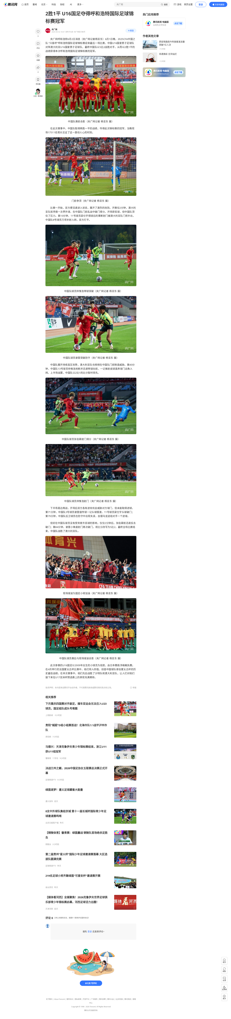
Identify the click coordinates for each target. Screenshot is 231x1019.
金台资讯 (49, 887)
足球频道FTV (50, 780)
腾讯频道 (127, 999)
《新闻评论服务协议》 (82, 918)
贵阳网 (48, 737)
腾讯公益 (110, 999)
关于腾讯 (49, 999)
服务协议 (70, 999)
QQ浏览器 (119, 999)
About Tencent (59, 999)
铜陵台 (48, 844)
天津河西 (49, 909)
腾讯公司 (87, 1010)
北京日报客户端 (52, 823)
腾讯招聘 (102, 999)
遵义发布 (49, 801)
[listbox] (90, 803)
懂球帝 (48, 758)
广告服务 (94, 999)
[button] (178, 23)
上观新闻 (49, 715)
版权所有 (94, 1010)
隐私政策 (78, 999)
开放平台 (86, 999)
